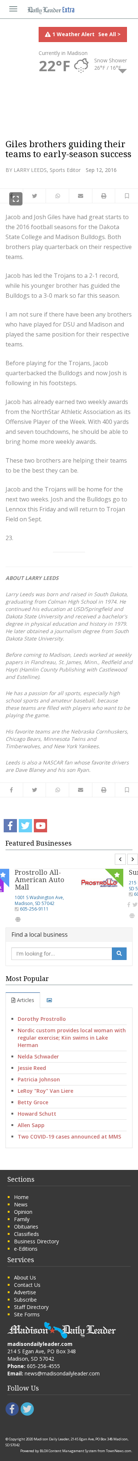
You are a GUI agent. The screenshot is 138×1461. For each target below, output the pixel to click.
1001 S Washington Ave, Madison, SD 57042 (39, 900)
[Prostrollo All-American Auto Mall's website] (18, 919)
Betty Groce (33, 1102)
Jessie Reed (32, 1067)
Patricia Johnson (39, 1079)
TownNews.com (118, 1450)
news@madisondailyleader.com (62, 1373)
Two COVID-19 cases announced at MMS (69, 1136)
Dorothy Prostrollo (42, 1018)
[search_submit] (119, 953)
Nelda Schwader (38, 1056)
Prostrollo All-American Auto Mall (39, 879)
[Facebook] (128, 904)
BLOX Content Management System (68, 1450)
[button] (127, 196)
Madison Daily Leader (51, 1439)
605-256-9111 (34, 909)
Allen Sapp (31, 1125)
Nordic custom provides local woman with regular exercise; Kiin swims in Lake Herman (72, 1038)
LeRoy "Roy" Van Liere (45, 1090)
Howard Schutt (37, 1113)
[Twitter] (135, 904)
